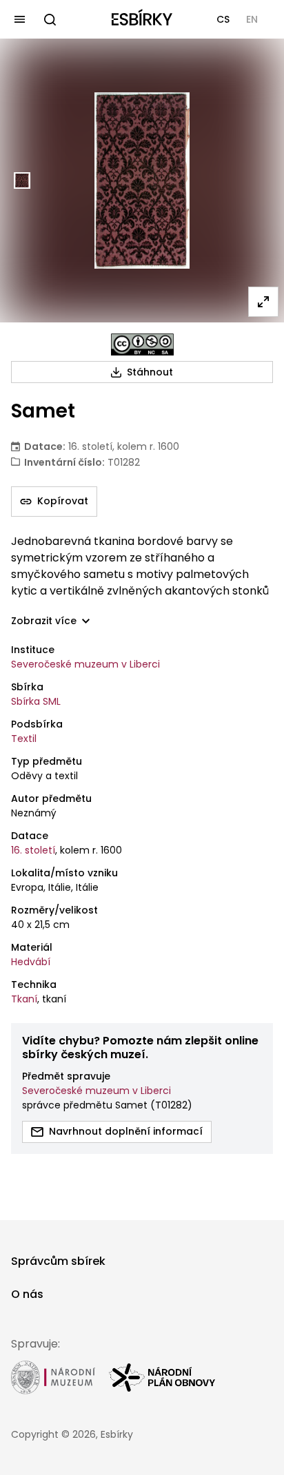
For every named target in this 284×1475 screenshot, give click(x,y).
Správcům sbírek (58, 1261)
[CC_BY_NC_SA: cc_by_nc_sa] (142, 344)
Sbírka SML (36, 701)
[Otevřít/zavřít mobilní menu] (19, 19)
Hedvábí (30, 962)
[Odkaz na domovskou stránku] (142, 19)
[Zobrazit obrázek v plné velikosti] (263, 302)
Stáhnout (150, 372)
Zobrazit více (44, 621)
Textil (24, 738)
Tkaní (24, 999)
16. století (33, 850)
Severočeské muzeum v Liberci (85, 664)
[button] (223, 19)
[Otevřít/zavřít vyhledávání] (49, 19)
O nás (27, 1294)
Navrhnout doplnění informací (126, 1131)
